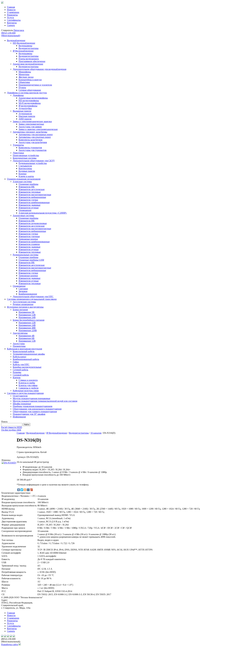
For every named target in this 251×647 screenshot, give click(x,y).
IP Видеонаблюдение (56, 433)
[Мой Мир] (28, 489)
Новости (11, 9)
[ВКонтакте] (18, 489)
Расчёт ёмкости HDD (11, 427)
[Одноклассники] (25, 489)
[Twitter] (21, 489)
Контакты (12, 22)
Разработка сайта (9, 644)
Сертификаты (14, 20)
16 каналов (95, 433)
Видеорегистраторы (79, 433)
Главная (11, 7)
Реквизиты (12, 15)
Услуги (10, 17)
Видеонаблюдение (35, 433)
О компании (13, 12)
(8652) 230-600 (10, 34)
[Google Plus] (31, 489)
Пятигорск (19, 30)
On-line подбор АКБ (11, 430)
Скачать (11, 25)
